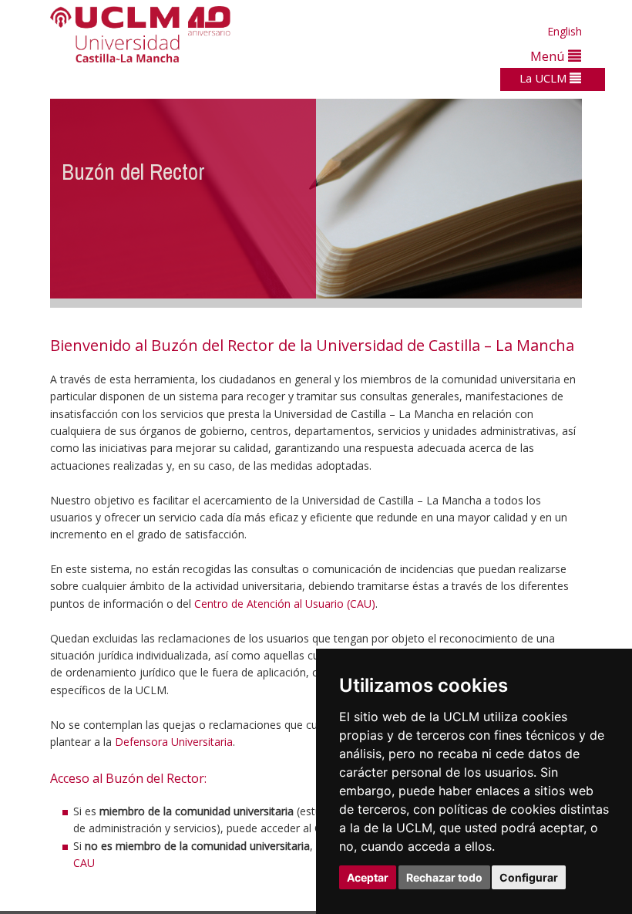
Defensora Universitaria (174, 741)
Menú (549, 56)
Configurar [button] (528, 877)
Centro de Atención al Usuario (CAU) (284, 603)
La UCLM (544, 78)
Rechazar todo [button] (444, 877)
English (564, 31)
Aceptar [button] (367, 877)
